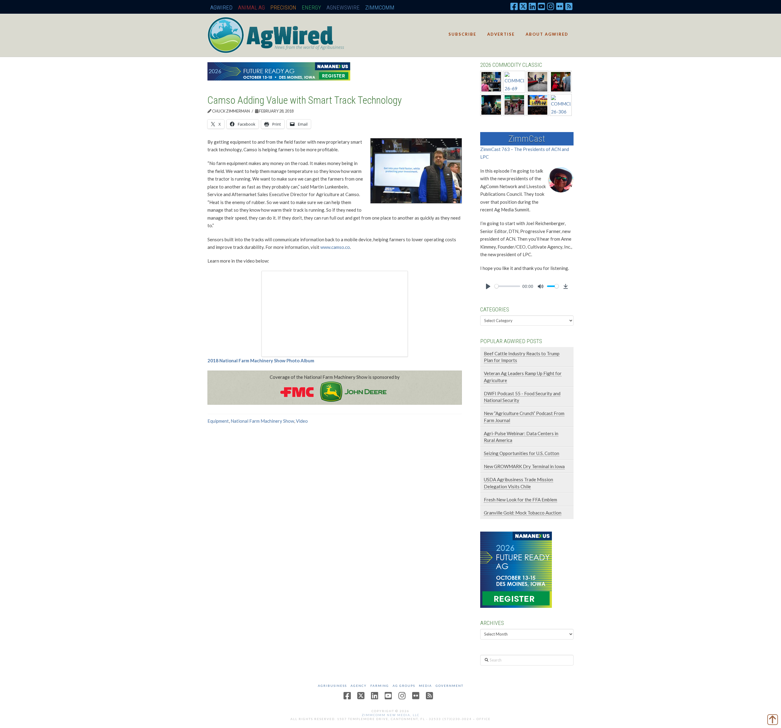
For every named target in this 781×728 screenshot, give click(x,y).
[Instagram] (550, 6)
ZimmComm (379, 7)
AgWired (221, 7)
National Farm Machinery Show (262, 421)
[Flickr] (559, 6)
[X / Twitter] (523, 6)
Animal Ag (251, 7)
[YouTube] (541, 6)
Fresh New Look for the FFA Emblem (520, 499)
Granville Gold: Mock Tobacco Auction (522, 512)
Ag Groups (404, 685)
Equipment (218, 421)
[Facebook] (514, 6)
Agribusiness (332, 685)
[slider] (507, 286)
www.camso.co (335, 247)
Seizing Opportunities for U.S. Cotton (521, 453)
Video (302, 421)
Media (425, 685)
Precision (283, 7)
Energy (311, 7)
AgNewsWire (343, 7)
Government (449, 685)
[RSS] (569, 6)
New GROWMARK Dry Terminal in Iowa (524, 466)
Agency (359, 685)
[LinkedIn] (532, 6)
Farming (379, 685)
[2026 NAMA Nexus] (278, 71)
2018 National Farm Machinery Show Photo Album (260, 360)
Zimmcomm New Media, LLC (390, 715)
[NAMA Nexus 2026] (516, 569)
